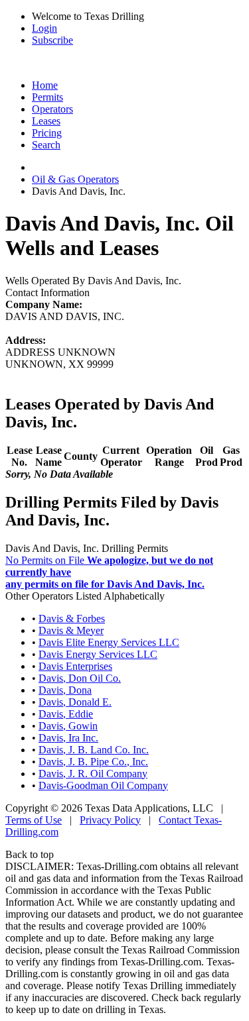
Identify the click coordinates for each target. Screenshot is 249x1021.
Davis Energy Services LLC (98, 654)
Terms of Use (33, 820)
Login (44, 28)
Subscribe (52, 40)
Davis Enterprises (75, 666)
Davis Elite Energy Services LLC (109, 642)
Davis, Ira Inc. (68, 737)
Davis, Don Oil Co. (80, 678)
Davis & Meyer (71, 630)
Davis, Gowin (68, 725)
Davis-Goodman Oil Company (103, 785)
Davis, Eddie (66, 714)
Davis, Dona (65, 690)
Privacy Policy (110, 820)
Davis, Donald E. (75, 702)
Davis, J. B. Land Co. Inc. (94, 749)
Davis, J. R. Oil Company (93, 773)
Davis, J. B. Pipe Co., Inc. (93, 761)
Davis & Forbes (72, 618)
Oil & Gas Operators (75, 179)
